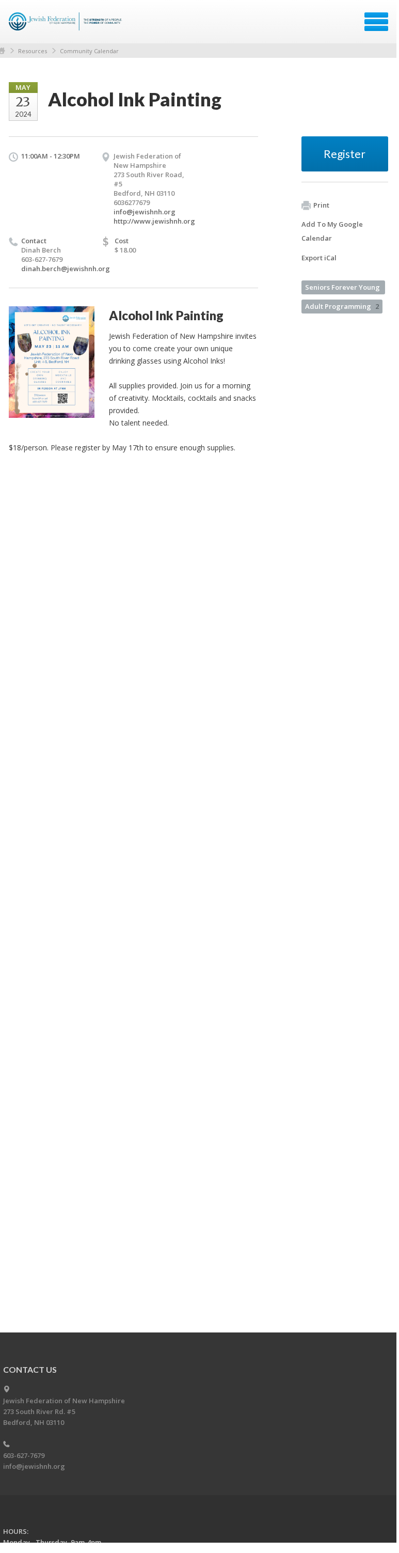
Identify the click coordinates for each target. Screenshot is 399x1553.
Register (344, 153)
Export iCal (319, 257)
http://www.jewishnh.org (154, 221)
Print (321, 205)
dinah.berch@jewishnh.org (65, 268)
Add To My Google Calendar (332, 231)
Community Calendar (89, 51)
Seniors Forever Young (342, 287)
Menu (376, 21)
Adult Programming (342, 306)
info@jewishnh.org (144, 211)
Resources (32, 51)
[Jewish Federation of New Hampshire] (67, 25)
